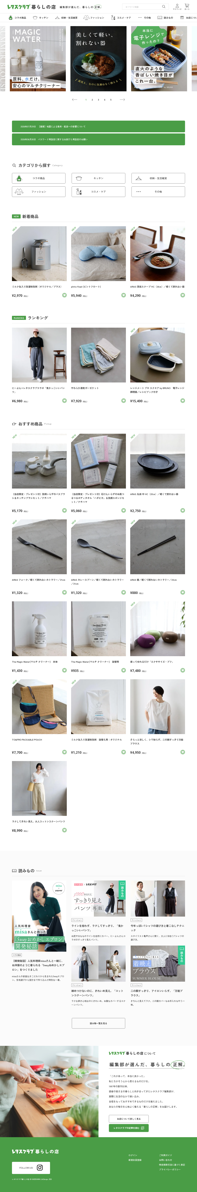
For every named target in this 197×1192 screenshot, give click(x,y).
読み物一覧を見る (98, 1023)
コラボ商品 (39, 178)
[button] (74, 99)
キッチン (98, 178)
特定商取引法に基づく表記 (172, 1164)
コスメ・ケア (98, 191)
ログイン (132, 1155)
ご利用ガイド (165, 1155)
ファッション (38, 191)
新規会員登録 (134, 1159)
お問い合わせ (165, 1159)
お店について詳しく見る (129, 1118)
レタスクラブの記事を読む (126, 1127)
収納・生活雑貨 (158, 178)
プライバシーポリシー (170, 1169)
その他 (158, 191)
